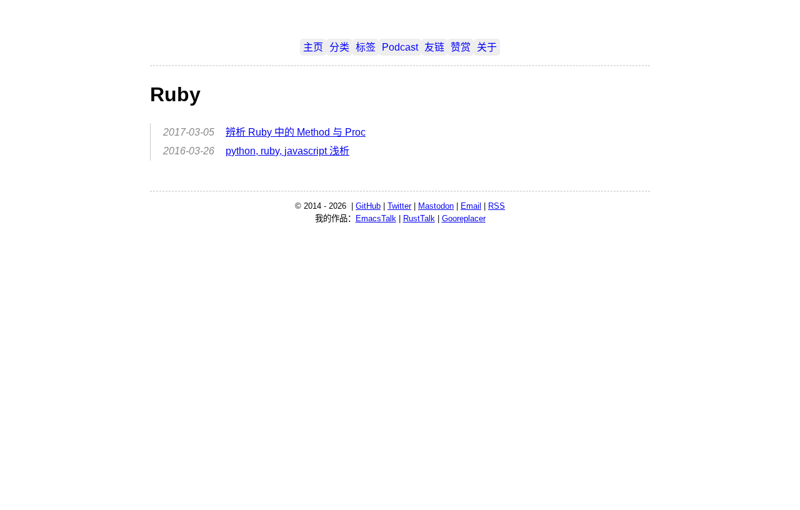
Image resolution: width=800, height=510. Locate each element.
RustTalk (419, 218)
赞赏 (461, 47)
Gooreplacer (464, 218)
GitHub (368, 206)
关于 (487, 47)
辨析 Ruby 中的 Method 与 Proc (296, 132)
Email (471, 206)
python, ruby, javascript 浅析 (287, 151)
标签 (366, 47)
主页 (313, 47)
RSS (496, 206)
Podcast (400, 47)
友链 (434, 47)
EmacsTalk (376, 218)
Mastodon (436, 206)
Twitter (399, 206)
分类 (339, 47)
